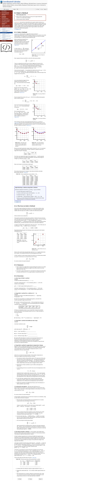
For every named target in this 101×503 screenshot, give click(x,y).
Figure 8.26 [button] (16, 122)
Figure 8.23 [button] (16, 45)
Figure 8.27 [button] (29, 125)
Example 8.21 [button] (17, 34)
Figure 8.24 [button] (22, 92)
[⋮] (20, 466)
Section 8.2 (17, 22)
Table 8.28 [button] (26, 172)
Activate (16, 279)
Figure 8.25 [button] (16, 117)
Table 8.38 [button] (34, 457)
